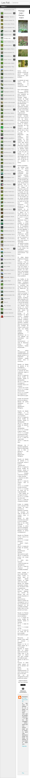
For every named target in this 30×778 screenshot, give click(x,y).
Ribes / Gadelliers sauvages (10, 202)
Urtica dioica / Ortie (8, 127)
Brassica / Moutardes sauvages (11, 84)
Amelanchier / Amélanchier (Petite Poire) (13, 245)
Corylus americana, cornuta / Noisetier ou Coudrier (15, 220)
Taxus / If (6, 302)
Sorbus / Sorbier (7, 273)
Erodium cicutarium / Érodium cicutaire (12, 52)
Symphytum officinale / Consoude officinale (13, 88)
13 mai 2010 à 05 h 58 (25, 699)
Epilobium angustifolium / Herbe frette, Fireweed (14, 138)
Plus (23, 773)
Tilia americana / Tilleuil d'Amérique (11, 255)
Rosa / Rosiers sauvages (9, 184)
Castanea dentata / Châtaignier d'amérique (13, 295)
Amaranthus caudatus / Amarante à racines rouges (15, 120)
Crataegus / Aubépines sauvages (11, 195)
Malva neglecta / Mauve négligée (11, 49)
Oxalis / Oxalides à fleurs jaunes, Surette (12, 41)
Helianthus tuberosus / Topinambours (12, 159)
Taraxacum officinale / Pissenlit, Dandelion (13, 156)
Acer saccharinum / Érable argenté (11, 316)
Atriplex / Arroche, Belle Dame (10, 59)
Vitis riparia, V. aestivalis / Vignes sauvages (13, 170)
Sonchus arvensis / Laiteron (10, 95)
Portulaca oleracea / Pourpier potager (12, 20)
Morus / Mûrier (7, 266)
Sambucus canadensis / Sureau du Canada (13, 291)
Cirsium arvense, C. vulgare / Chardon (12, 106)
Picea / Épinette (7, 305)
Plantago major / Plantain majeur (11, 38)
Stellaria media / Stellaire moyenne (11, 63)
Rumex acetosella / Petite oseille (11, 27)
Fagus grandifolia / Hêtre (9, 259)
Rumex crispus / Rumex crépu (10, 24)
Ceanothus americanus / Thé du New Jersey (13, 134)
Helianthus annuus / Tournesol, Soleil (12, 230)
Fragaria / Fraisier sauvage (10, 191)
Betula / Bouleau (7, 252)
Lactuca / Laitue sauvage (9, 102)
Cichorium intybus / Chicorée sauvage (12, 163)
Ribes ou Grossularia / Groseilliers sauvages (13, 198)
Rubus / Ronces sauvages (9, 173)
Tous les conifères (8, 309)
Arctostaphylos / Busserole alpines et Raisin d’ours (15, 216)
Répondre (24, 746)
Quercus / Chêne (7, 263)
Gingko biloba (7, 298)
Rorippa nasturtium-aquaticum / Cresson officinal (14, 74)
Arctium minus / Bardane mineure (11, 113)
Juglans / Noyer (7, 280)
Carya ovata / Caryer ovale (10, 277)
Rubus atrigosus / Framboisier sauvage (12, 177)
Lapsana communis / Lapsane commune (13, 98)
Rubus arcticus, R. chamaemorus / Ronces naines (15, 181)
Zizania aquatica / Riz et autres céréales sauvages (15, 234)
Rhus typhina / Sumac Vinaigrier (11, 270)
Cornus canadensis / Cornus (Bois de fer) (13, 284)
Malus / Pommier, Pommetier (10, 241)
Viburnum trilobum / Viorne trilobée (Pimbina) (14, 288)
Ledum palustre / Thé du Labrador (11, 148)
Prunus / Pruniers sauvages (10, 238)
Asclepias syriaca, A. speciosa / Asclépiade (13, 116)
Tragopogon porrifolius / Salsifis (11, 91)
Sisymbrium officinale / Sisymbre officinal (13, 70)
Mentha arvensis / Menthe (9, 141)
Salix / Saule (6, 248)
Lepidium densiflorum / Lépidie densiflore (13, 77)
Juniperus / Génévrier (8, 312)
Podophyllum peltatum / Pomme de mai (12, 223)
